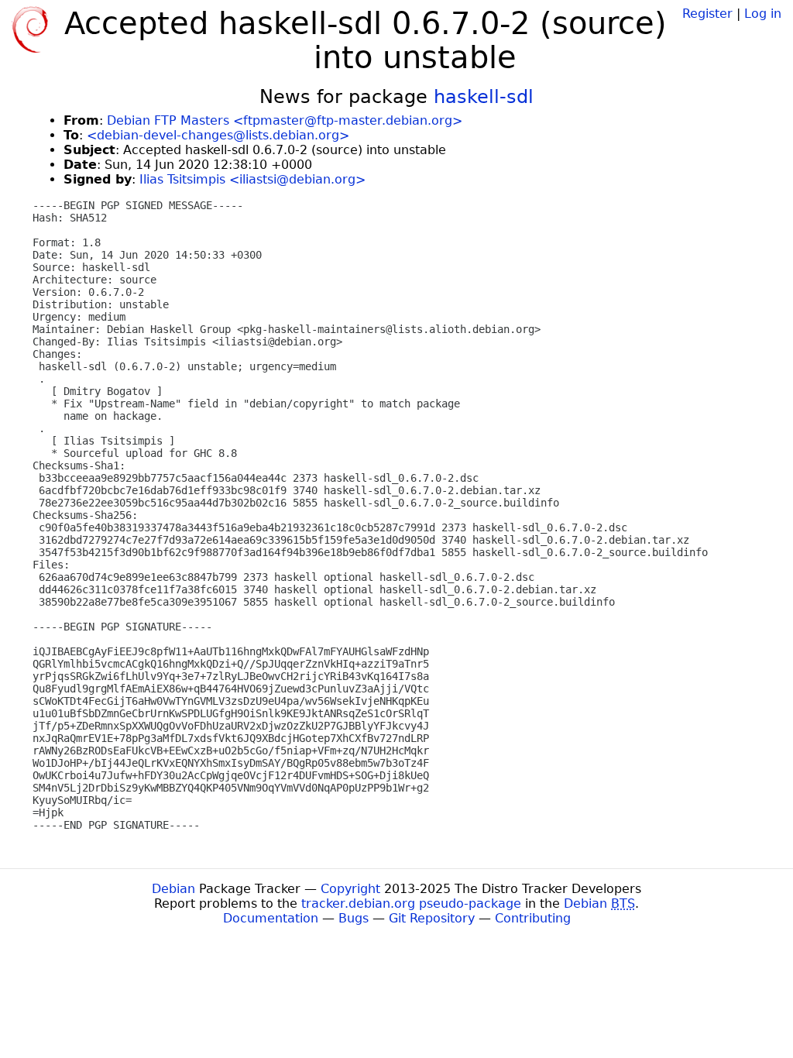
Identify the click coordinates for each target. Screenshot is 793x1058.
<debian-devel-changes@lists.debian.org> (218, 135)
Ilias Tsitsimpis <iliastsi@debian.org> (252, 179)
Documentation (270, 918)
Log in (762, 13)
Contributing (533, 918)
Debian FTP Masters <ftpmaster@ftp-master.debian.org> (284, 120)
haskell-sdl (484, 97)
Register (707, 13)
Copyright (350, 888)
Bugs (353, 918)
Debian (173, 888)
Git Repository (432, 918)
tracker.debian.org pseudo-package (411, 903)
